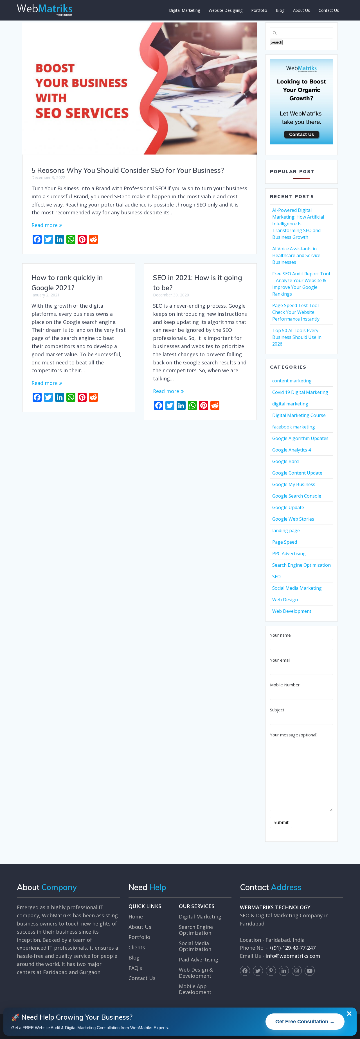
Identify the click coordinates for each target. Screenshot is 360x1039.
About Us (301, 10)
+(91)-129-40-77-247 (292, 947)
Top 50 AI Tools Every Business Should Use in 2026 (296, 337)
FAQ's (135, 968)
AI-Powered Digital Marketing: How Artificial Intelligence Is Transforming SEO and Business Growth (298, 223)
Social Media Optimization (195, 946)
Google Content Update (297, 473)
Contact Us (329, 10)
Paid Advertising (198, 959)
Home (136, 916)
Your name (280, 635)
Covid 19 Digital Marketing (300, 392)
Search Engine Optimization (301, 565)
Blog (280, 10)
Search (276, 42)
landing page (286, 530)
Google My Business (293, 484)
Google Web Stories (293, 519)
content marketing (292, 381)
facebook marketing (293, 427)
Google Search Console (296, 496)
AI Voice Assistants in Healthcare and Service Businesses (296, 255)
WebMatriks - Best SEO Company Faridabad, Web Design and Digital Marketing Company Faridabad (44, 10)
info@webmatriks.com (293, 955)
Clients (137, 947)
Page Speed (284, 542)
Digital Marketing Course (299, 415)
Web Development (291, 611)
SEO (276, 576)
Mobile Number (285, 685)
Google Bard (285, 461)
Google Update (288, 507)
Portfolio (259, 10)
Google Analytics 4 (291, 450)
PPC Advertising (289, 553)
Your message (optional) (294, 735)
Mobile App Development (195, 989)
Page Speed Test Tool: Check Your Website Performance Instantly (296, 312)
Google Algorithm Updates (300, 438)
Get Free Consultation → (305, 1021)
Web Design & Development (196, 972)
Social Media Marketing (297, 588)
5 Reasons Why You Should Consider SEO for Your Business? (128, 170)
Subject (277, 710)
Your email (280, 660)
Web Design (285, 599)
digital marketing (290, 404)
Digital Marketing (184, 10)
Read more (45, 225)
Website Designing (225, 10)
